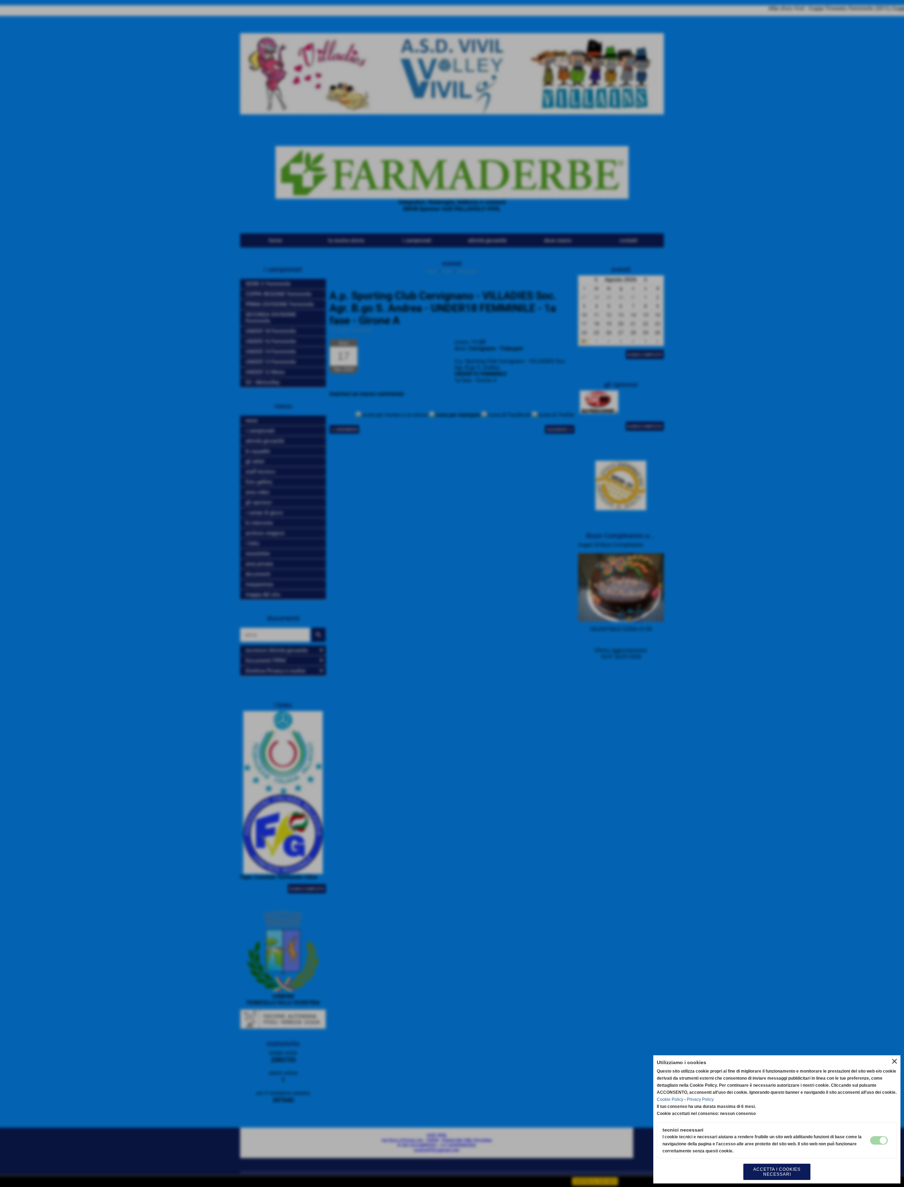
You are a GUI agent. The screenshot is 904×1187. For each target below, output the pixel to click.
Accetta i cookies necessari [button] (777, 1172)
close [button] (894, 1061)
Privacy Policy (700, 1099)
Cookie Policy (670, 1099)
